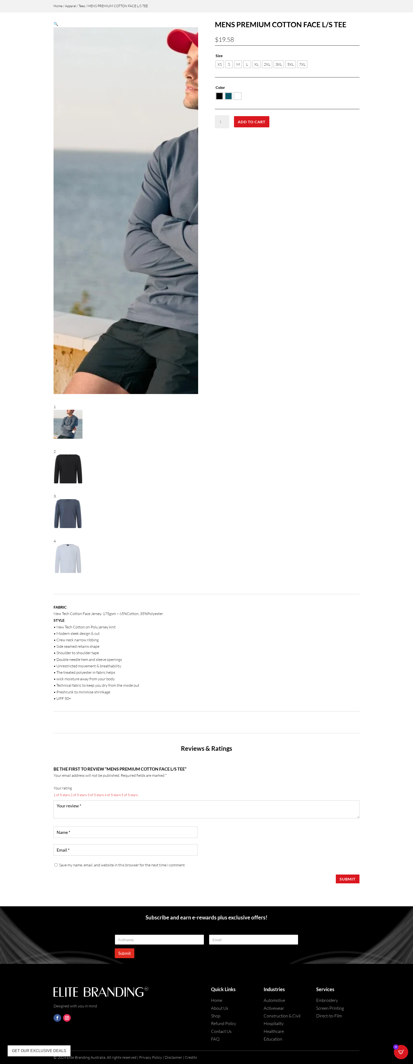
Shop (215, 1015)
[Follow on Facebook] (57, 1018)
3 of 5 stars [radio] (95, 795)
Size (219, 55)
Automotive (274, 1000)
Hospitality (274, 1023)
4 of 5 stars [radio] (112, 795)
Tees (82, 6)
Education (273, 1039)
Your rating (63, 788)
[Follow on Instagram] (67, 1018)
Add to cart (252, 121)
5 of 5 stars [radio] (129, 795)
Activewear (274, 1008)
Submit (348, 879)
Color (220, 87)
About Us (219, 1008)
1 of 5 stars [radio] (62, 795)
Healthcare (274, 1031)
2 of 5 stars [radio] (79, 795)
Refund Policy (223, 1023)
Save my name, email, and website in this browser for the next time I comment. (122, 865)
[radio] (219, 64)
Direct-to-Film (329, 1015)
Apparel (70, 6)
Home (58, 6)
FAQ (215, 1039)
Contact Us (221, 1031)
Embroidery (327, 1000)
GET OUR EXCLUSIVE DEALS (39, 1051)
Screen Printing (330, 1008)
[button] (56, 24)
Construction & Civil (282, 1015)
